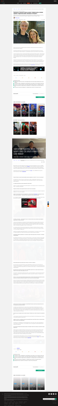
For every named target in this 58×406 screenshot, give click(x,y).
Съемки (14, 19)
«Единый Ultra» (24, 171)
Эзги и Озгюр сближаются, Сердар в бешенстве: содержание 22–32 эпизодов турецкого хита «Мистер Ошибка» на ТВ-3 (29, 85)
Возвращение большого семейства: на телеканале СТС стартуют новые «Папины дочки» (25, 360)
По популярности (41, 93)
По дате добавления (35, 93)
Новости (24, 19)
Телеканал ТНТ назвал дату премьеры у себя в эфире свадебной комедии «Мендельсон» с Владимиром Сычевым (29, 84)
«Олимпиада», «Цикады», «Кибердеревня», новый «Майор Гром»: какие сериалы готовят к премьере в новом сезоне (29, 83)
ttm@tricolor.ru (5, 398)
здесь (31, 170)
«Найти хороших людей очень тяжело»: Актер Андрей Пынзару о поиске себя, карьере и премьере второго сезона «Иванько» (29, 82)
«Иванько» (28, 166)
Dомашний (17, 19)
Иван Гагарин (18, 348)
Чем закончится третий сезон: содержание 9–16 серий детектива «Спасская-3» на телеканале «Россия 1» (27, 87)
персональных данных (54, 400)
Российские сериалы (21, 19)
